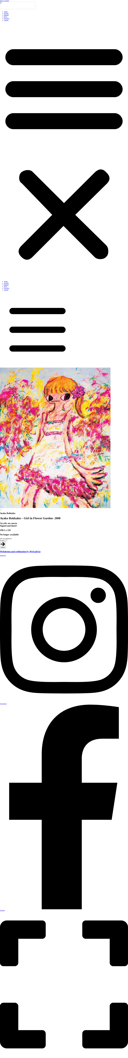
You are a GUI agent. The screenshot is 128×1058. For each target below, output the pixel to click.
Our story (6, 18)
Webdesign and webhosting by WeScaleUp (20, 551)
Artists (6, 12)
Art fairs (6, 13)
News (5, 17)
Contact (6, 20)
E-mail (2, 540)
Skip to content (4, 1)
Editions (6, 15)
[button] (64, 151)
